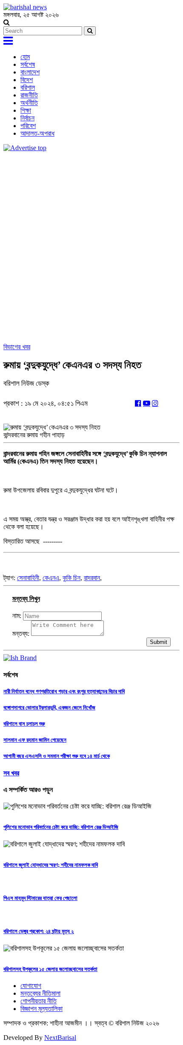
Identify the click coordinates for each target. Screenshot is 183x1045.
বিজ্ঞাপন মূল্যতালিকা (41, 1008)
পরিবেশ (28, 125)
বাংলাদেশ (30, 72)
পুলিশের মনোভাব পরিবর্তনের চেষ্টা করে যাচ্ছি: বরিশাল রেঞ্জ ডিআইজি (60, 827)
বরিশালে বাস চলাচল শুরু (24, 723)
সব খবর (11, 773)
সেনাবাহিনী (28, 577)
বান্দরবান (92, 577)
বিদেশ (26, 79)
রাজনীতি (29, 95)
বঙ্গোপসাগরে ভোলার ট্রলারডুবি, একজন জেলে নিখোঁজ (49, 707)
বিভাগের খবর (16, 346)
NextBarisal (60, 1037)
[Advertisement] (91, 247)
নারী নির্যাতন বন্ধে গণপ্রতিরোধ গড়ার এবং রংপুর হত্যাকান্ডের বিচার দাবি (64, 691)
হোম (25, 56)
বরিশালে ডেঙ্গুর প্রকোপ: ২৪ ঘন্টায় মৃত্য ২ (38, 931)
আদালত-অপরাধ (37, 133)
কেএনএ (51, 577)
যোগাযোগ (30, 985)
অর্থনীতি (29, 102)
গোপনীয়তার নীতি (38, 1001)
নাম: (16, 615)
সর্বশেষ (27, 64)
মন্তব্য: (20, 633)
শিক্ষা (25, 110)
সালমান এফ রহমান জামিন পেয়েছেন (34, 740)
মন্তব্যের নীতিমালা (40, 993)
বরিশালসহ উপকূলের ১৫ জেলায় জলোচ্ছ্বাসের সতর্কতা (50, 969)
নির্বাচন (27, 118)
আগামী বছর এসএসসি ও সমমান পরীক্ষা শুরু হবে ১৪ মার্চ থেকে (56, 756)
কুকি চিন (71, 577)
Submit (158, 642)
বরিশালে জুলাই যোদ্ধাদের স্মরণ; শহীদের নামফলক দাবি (50, 865)
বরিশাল (27, 87)
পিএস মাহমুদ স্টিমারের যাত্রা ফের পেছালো (40, 898)
